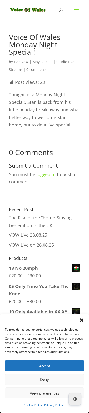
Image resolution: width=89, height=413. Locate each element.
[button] (81, 320)
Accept (44, 365)
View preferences (44, 393)
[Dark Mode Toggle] (75, 399)
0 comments (36, 69)
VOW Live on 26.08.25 (31, 245)
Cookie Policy (33, 405)
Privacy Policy (53, 405)
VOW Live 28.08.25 (28, 235)
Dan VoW (21, 61)
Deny (44, 379)
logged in (46, 174)
